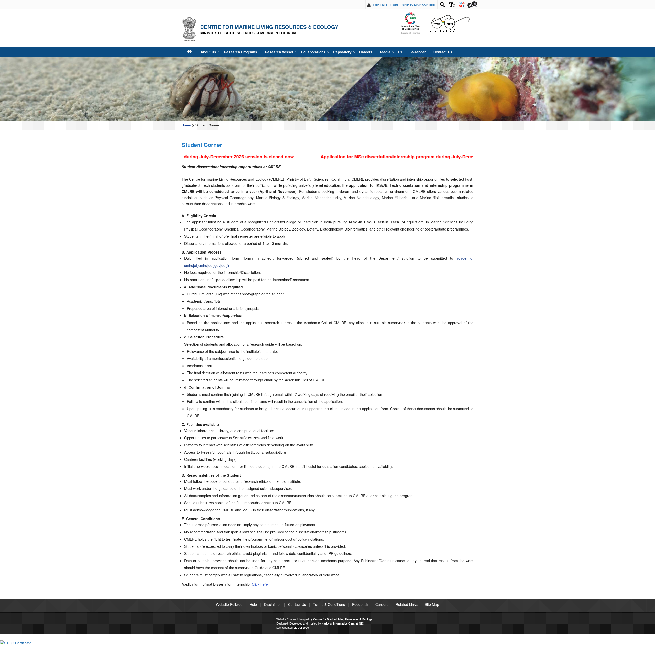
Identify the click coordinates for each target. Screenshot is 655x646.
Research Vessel (271, 52)
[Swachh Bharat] (410, 23)
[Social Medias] (462, 4)
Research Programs (236, 52)
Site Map (432, 604)
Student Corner (202, 144)
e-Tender (398, 52)
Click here (260, 584)
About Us (207, 52)
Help (253, 604)
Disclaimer (272, 604)
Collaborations (301, 52)
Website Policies (229, 604)
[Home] (189, 52)
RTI (382, 52)
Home (186, 125)
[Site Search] (442, 4)
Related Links (407, 604)
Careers (350, 52)
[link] (15, 642)
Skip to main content (419, 4)
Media (368, 52)
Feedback (360, 604)
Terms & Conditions (329, 604)
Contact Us (421, 52)
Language (472, 4)
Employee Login (385, 5)
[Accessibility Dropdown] (452, 4)
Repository (328, 52)
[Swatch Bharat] (449, 23)
